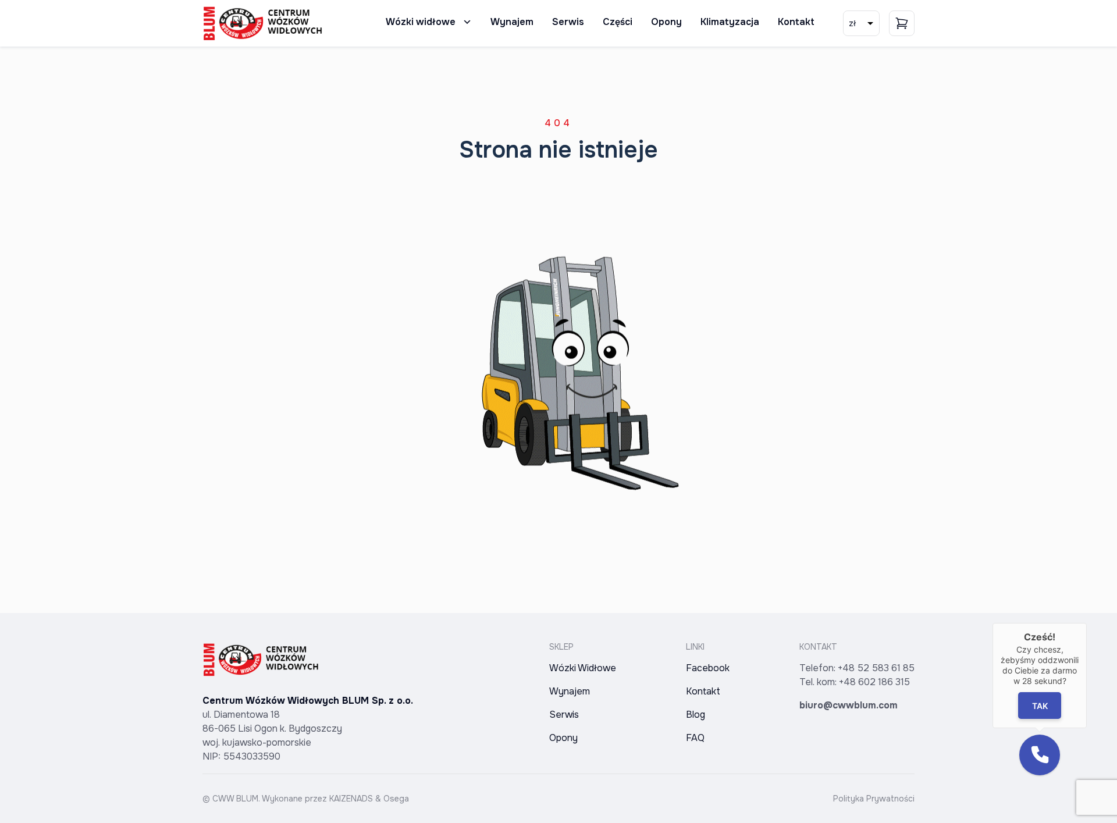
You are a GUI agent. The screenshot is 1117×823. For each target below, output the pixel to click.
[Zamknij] (1087, 623)
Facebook (708, 668)
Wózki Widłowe (582, 668)
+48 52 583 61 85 (876, 668)
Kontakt (796, 22)
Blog (695, 714)
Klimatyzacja (729, 22)
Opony (666, 22)
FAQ (695, 738)
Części (617, 22)
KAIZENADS (351, 798)
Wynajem (511, 22)
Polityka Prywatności (874, 798)
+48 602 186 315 (874, 682)
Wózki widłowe (421, 22)
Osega (396, 798)
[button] (1039, 755)
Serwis (568, 22)
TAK (1040, 706)
